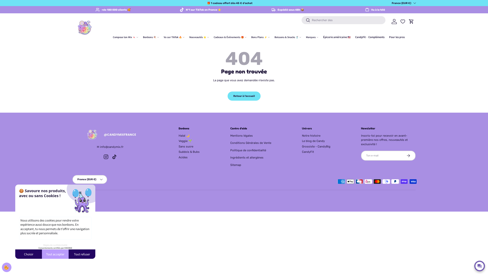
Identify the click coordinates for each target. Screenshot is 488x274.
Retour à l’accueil (244, 96)
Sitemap (235, 165)
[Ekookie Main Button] (6, 267)
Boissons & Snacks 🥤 (286, 37)
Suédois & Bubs (189, 152)
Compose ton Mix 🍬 (124, 37)
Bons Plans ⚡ (259, 37)
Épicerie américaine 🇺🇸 (337, 37)
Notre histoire (311, 135)
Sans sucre (186, 146)
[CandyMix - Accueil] (110, 134)
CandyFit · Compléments (369, 37)
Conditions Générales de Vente (250, 143)
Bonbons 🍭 (149, 37)
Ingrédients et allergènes (246, 157)
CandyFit (308, 152)
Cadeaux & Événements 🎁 (229, 37)
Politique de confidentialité (248, 150)
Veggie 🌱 (185, 141)
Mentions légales (241, 135)
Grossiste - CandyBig (316, 146)
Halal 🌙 (184, 135)
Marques (311, 37)
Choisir (28, 254)
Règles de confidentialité (55, 244)
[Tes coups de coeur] (403, 21)
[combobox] (343, 20)
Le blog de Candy (313, 141)
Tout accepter (55, 254)
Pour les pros (397, 37)
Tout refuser (82, 254)
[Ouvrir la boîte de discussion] (479, 266)
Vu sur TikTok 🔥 (173, 37)
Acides (183, 157)
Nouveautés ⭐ (197, 37)
